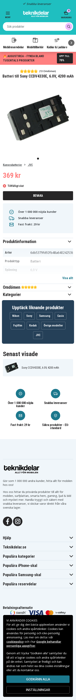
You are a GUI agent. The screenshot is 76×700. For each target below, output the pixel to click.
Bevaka (38, 195)
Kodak (33, 325)
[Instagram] (17, 521)
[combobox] (38, 26)
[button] (38, 241)
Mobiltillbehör (35, 47)
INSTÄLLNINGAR (38, 690)
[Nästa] (71, 43)
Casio (60, 315)
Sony (29, 315)
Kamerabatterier (12, 164)
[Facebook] (7, 521)
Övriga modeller (53, 325)
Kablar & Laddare (57, 47)
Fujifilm (17, 325)
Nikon (15, 315)
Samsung (44, 315)
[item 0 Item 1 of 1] (38, 117)
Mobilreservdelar (13, 47)
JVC (30, 164)
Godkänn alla (38, 679)
